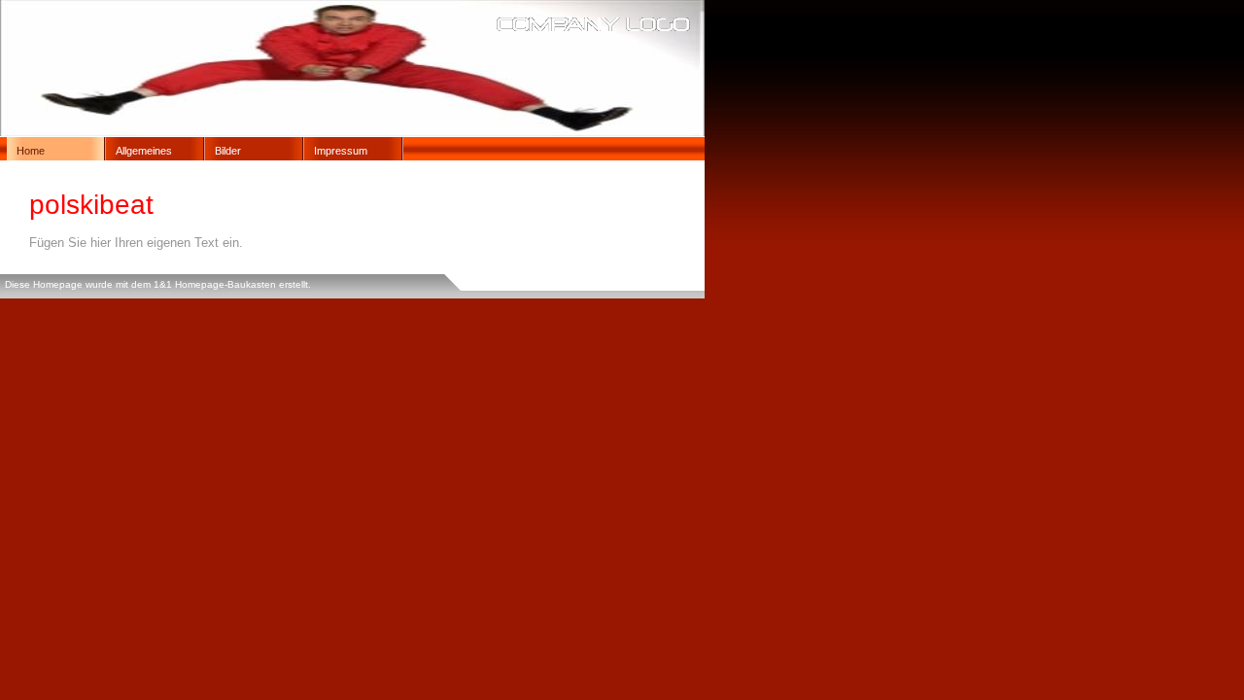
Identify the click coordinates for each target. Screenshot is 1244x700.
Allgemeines (144, 151)
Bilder (228, 151)
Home (31, 151)
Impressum (340, 151)
